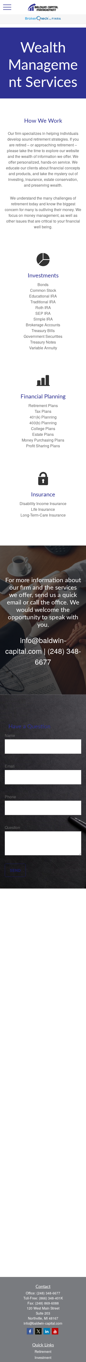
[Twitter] (38, 1331)
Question (12, 827)
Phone (10, 796)
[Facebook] (30, 1331)
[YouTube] (55, 1331)
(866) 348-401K (51, 1298)
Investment (43, 1357)
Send (15, 870)
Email (10, 766)
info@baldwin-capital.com (43, 1323)
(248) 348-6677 (48, 1293)
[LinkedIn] (46, 1331)
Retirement (43, 1351)
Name (10, 735)
